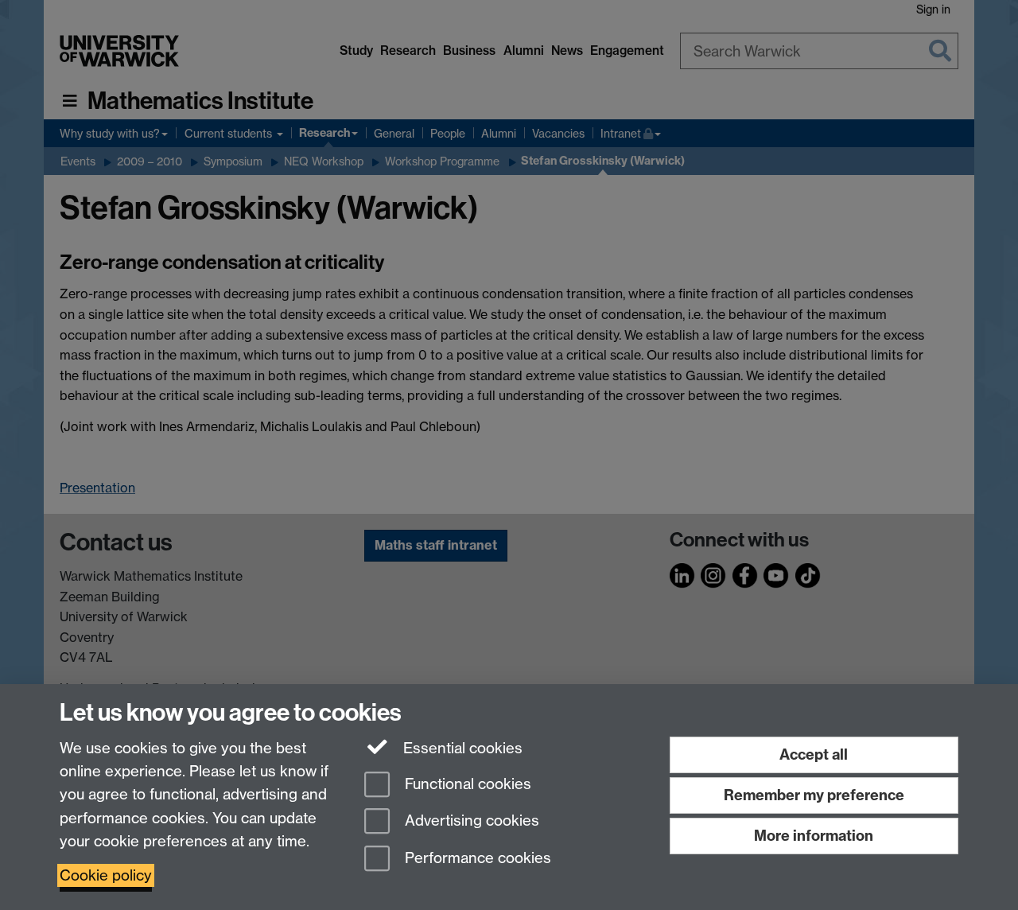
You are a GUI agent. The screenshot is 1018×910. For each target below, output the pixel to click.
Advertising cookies (470, 821)
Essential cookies (461, 748)
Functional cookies (466, 784)
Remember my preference (814, 795)
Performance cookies (476, 859)
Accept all (813, 754)
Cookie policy (106, 875)
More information (813, 835)
